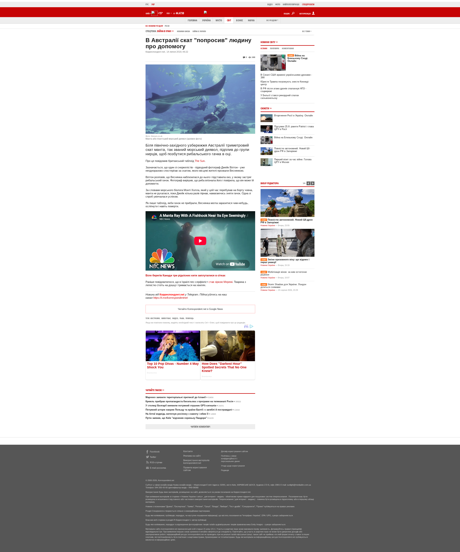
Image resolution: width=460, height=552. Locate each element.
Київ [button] (148, 13)
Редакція (225, 470)
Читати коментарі (200, 426)
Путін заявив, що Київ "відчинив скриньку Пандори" (180, 418)
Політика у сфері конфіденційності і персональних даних (230, 458)
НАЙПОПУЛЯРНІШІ (291, 4)
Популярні (274, 48)
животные (166, 318)
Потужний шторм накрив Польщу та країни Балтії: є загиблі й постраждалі (193, 409)
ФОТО (277, 4)
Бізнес (239, 20)
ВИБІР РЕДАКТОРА (270, 183)
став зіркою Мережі (221, 281)
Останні (264, 48)
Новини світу (268, 42)
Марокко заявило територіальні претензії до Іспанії (179, 397)
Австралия (155, 318)
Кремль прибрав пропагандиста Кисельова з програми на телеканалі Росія (193, 401)
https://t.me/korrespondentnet (170, 297)
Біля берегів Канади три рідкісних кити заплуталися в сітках (185, 275)
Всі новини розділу (154, 25)
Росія (167, 25)
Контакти (188, 451)
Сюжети (265, 108)
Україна (206, 20)
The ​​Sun (200, 160)
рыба (182, 318)
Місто (219, 20)
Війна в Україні (199, 31)
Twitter (153, 457)
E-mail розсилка (158, 468)
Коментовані (288, 48)
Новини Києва (183, 31)
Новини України (268, 225)
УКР (153, 4)
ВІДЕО (270, 4)
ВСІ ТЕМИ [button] (306, 31)
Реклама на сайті (192, 456)
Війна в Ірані (181, 31)
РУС (147, 4)
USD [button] (168, 13)
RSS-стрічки (156, 462)
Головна (192, 20)
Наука (251, 20)
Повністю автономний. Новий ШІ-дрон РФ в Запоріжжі (292, 149)
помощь (190, 318)
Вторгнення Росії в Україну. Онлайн (293, 115)
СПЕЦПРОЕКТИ (308, 4)
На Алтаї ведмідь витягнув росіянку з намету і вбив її (181, 413)
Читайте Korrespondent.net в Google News (200, 309)
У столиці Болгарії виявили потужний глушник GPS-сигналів (185, 405)
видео (175, 318)
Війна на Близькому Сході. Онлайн (298, 58)
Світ (229, 20)
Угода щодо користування (233, 466)
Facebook (155, 451)
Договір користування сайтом (234, 451)
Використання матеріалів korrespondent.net (196, 461)
